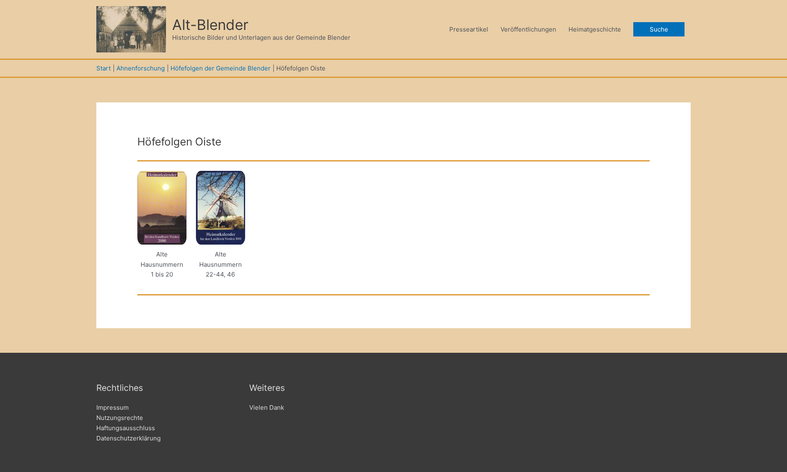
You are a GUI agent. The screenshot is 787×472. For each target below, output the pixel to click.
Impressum (112, 407)
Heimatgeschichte (595, 29)
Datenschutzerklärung (128, 438)
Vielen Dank (266, 407)
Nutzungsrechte (119, 418)
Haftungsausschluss (125, 428)
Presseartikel (468, 29)
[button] (659, 29)
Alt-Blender (210, 24)
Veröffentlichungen (528, 29)
